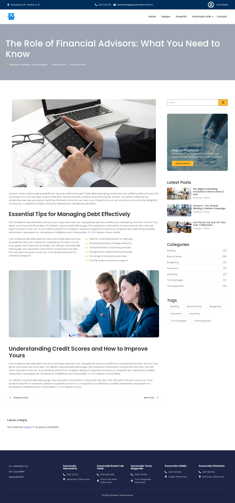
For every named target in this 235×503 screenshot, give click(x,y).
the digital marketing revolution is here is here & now (208, 192)
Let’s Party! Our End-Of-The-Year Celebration (209, 224)
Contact (222, 16)
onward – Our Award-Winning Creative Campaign (209, 207)
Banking (14, 64)
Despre (165, 16)
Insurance (25, 64)
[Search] (223, 102)
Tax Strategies (39, 64)
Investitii (181, 16)
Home (152, 16)
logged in (29, 427)
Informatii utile (201, 16)
